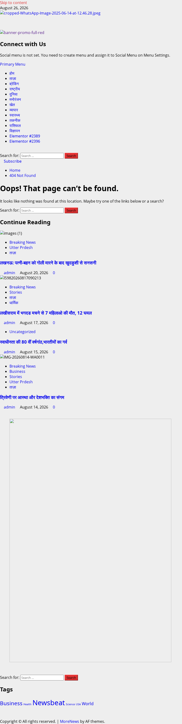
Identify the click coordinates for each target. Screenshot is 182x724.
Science (70, 704)
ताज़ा (12, 78)
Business (17, 371)
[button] (12, 64)
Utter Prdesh (21, 247)
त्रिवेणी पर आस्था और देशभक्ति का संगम (32, 397)
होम (11, 73)
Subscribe (12, 161)
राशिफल (15, 125)
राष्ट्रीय (14, 89)
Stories (15, 292)
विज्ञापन (14, 130)
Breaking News (22, 242)
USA (78, 704)
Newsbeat (48, 702)
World (88, 703)
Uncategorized (22, 331)
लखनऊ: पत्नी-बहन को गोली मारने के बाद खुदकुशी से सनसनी (48, 263)
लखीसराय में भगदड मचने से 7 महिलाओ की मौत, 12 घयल (46, 313)
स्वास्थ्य (14, 115)
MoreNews (69, 721)
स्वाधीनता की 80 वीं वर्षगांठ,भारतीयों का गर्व (33, 342)
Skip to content (13, 2)
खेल (12, 104)
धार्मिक (13, 302)
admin (10, 272)
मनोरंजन (15, 99)
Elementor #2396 (24, 141)
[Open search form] (1, 150)
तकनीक (14, 120)
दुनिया (13, 94)
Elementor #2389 (24, 136)
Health (27, 704)
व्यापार (13, 109)
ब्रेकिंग (14, 83)
